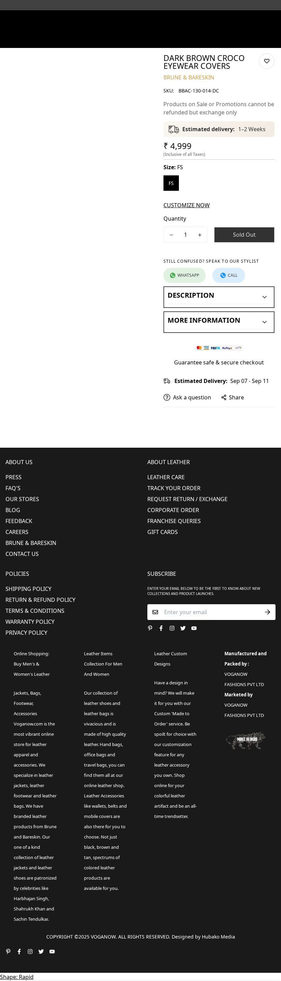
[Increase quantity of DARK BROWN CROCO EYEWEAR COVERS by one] (199, 235)
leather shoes (97, 703)
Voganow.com (28, 724)
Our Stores (22, 499)
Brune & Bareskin (30, 543)
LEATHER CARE (166, 477)
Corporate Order (173, 510)
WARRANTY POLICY (29, 621)
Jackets (21, 693)
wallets (99, 806)
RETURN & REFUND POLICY (40, 600)
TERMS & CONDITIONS (34, 610)
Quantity (174, 218)
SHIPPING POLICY (28, 589)
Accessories (25, 713)
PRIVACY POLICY (26, 632)
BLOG (12, 510)
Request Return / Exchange (187, 499)
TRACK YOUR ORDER (173, 488)
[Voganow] (140, 19)
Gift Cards (162, 532)
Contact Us (22, 554)
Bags (35, 693)
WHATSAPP (188, 275)
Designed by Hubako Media (203, 936)
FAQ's (13, 488)
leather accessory (172, 765)
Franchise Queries (174, 521)
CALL (232, 275)
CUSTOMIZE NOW (186, 205)
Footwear (23, 703)
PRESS (13, 477)
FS (171, 183)
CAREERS (16, 532)
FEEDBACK (18, 521)
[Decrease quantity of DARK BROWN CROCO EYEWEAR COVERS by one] (171, 235)
